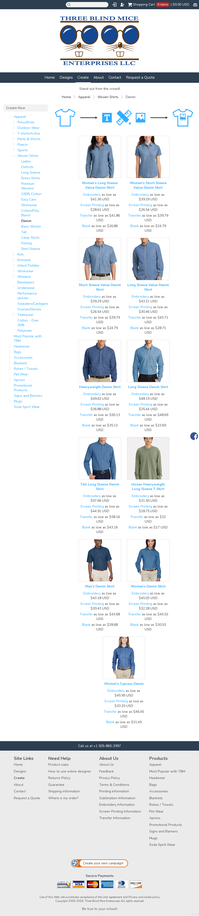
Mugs (18, 401)
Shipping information (64, 791)
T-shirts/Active (28, 133)
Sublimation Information (117, 798)
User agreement (112, 897)
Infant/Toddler (28, 265)
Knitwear (24, 260)
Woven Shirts (108, 97)
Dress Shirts (30, 178)
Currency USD (195, 4)
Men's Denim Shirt (99, 586)
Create (83, 77)
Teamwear (25, 315)
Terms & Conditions (114, 784)
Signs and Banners (28, 395)
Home (49, 77)
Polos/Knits (25, 122)
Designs (66, 77)
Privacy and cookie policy (144, 897)
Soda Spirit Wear (27, 407)
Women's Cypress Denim (124, 683)
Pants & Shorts (29, 139)
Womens (24, 276)
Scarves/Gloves (29, 309)
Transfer (86, 215)
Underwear (26, 288)
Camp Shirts (30, 237)
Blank (86, 226)
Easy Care (28, 199)
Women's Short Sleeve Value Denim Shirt (148, 185)
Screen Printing (92, 205)
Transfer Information (114, 818)
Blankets (20, 363)
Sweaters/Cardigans (32, 303)
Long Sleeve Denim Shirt (148, 387)
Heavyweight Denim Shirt (100, 387)
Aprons (19, 380)
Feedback (106, 771)
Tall (24, 232)
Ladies (26, 161)
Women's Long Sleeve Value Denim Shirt (100, 185)
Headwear (22, 346)
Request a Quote (140, 77)
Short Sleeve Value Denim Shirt (100, 287)
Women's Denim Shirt (148, 586)
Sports (22, 150)
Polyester (24, 330)
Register (122, 5)
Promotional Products (23, 387)
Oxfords (27, 167)
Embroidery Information (117, 804)
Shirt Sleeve (30, 248)
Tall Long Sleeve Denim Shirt (100, 486)
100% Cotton (31, 194)
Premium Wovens (27, 186)
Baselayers (25, 282)
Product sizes (58, 764)
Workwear (29, 205)
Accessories (23, 357)
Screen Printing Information (120, 811)
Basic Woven (31, 226)
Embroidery (92, 194)
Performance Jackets (27, 295)
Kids (20, 254)
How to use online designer (69, 771)
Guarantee (56, 784)
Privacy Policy (109, 778)
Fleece (22, 144)
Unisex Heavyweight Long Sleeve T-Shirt (148, 486)
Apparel (84, 97)
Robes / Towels (26, 368)
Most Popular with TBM (167, 771)
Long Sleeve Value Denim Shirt (148, 287)
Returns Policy (59, 778)
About (98, 77)
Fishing (26, 243)
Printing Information (114, 791)
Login (114, 5)
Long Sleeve (30, 172)
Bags (17, 352)
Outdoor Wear (28, 128)
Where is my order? (63, 798)
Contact (114, 77)
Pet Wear (21, 374)
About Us (106, 764)
